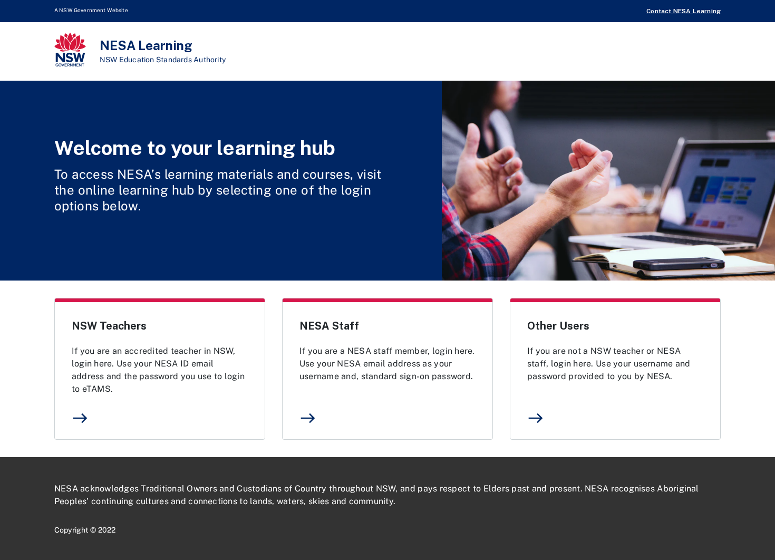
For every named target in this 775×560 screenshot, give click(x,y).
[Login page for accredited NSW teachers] (160, 368)
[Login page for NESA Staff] (387, 368)
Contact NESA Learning (683, 11)
